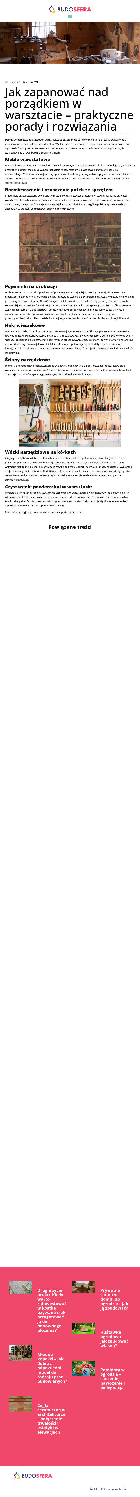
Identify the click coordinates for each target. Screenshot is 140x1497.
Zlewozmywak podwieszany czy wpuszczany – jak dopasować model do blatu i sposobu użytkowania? (65, 738)
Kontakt (94, 1489)
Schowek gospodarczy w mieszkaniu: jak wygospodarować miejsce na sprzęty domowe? (61, 857)
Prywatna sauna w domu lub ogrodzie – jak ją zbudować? (114, 1299)
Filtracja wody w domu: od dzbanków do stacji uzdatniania (60, 1214)
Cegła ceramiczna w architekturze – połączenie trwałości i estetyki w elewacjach (51, 1418)
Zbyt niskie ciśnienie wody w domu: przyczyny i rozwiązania (61, 619)
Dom (31, 865)
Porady (16, 82)
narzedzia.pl (21, 479)
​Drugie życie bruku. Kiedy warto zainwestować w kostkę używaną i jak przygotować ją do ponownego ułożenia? (51, 1310)
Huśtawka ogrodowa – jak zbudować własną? (114, 1338)
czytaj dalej (25, 645)
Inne (7, 82)
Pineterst (123, 318)
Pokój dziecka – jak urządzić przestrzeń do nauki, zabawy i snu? (63, 1095)
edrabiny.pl (20, 182)
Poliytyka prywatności (113, 1489)
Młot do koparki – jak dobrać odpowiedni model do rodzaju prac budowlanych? (52, 1368)
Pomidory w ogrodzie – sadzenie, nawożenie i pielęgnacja (112, 1378)
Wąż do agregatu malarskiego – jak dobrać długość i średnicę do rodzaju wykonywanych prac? (65, 976)
